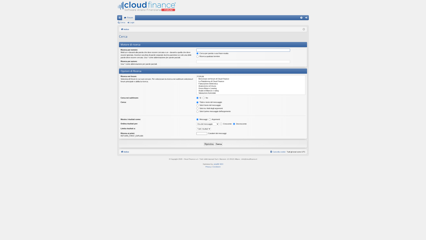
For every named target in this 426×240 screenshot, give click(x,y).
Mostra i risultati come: (131, 119)
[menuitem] (301, 17)
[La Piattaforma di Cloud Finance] (251, 81)
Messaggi (203, 119)
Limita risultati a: (128, 129)
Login (132, 23)
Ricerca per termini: (129, 50)
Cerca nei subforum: (130, 98)
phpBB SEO (218, 164)
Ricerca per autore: (129, 61)
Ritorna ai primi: (128, 133)
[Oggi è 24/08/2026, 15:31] (304, 29)
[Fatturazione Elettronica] (251, 84)
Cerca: (123, 102)
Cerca (122, 23)
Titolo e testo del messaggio (210, 102)
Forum (130, 17)
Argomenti (215, 119)
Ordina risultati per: (129, 124)
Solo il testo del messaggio (210, 105)
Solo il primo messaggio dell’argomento (215, 111)
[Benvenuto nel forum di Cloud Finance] (251, 79)
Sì (200, 98)
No (206, 98)
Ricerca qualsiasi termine (209, 56)
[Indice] (146, 7)
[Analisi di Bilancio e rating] (251, 91)
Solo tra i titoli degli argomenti (211, 108)
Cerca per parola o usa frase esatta (213, 53)
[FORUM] (251, 77)
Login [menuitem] (307, 18)
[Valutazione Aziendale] (251, 93)
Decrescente (241, 124)
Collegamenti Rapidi (120, 18)
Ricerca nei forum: (129, 76)
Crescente (227, 124)
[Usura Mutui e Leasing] (251, 88)
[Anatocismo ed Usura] (251, 86)
